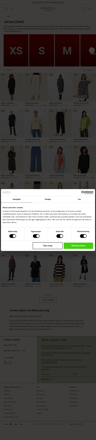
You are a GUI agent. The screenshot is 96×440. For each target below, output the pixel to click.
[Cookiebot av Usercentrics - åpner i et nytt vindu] (83, 192)
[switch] (36, 236)
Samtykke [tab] (17, 199)
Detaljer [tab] (48, 199)
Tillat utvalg (47, 246)
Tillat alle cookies (78, 246)
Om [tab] (79, 199)
